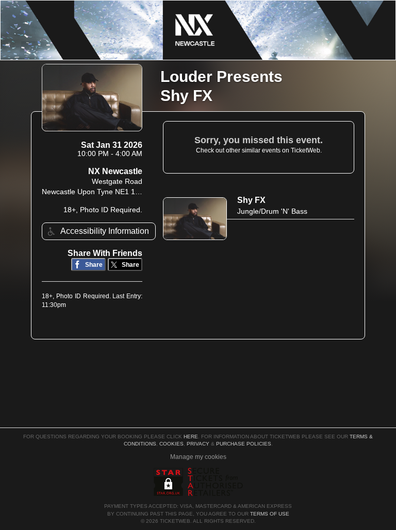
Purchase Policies (243, 444)
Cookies (171, 444)
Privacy (198, 444)
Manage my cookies (198, 456)
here (191, 436)
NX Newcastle (115, 171)
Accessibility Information (104, 231)
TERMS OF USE (269, 514)
